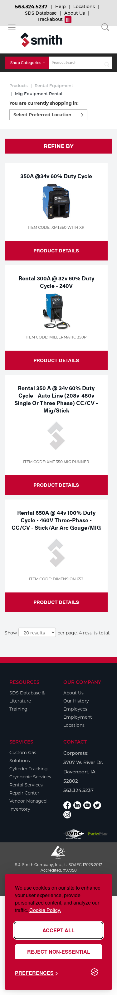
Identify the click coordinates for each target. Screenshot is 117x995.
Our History (76, 701)
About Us (74, 13)
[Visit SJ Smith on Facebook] (67, 805)
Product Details (56, 250)
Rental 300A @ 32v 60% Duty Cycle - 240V (56, 281)
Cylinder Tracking (28, 769)
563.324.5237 (31, 7)
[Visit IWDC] (73, 834)
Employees (75, 709)
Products (18, 85)
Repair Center (24, 793)
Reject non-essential (58, 951)
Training (18, 709)
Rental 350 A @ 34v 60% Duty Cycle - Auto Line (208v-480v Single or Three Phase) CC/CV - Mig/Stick (56, 399)
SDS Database (41, 13)
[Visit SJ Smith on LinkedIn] (77, 805)
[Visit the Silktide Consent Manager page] (94, 972)
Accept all (58, 930)
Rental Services (26, 785)
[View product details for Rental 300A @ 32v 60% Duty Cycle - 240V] (56, 311)
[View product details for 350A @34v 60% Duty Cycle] (56, 201)
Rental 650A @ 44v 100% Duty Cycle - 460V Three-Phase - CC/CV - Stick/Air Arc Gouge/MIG (56, 520)
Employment (77, 717)
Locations (84, 6)
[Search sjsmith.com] (107, 63)
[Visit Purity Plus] (97, 834)
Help (60, 6)
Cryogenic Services (30, 777)
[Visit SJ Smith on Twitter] (97, 805)
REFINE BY (58, 146)
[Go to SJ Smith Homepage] (41, 39)
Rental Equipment (54, 85)
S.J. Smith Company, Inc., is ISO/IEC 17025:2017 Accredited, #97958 (58, 867)
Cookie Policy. (45, 910)
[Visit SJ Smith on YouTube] (87, 805)
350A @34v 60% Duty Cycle (56, 176)
